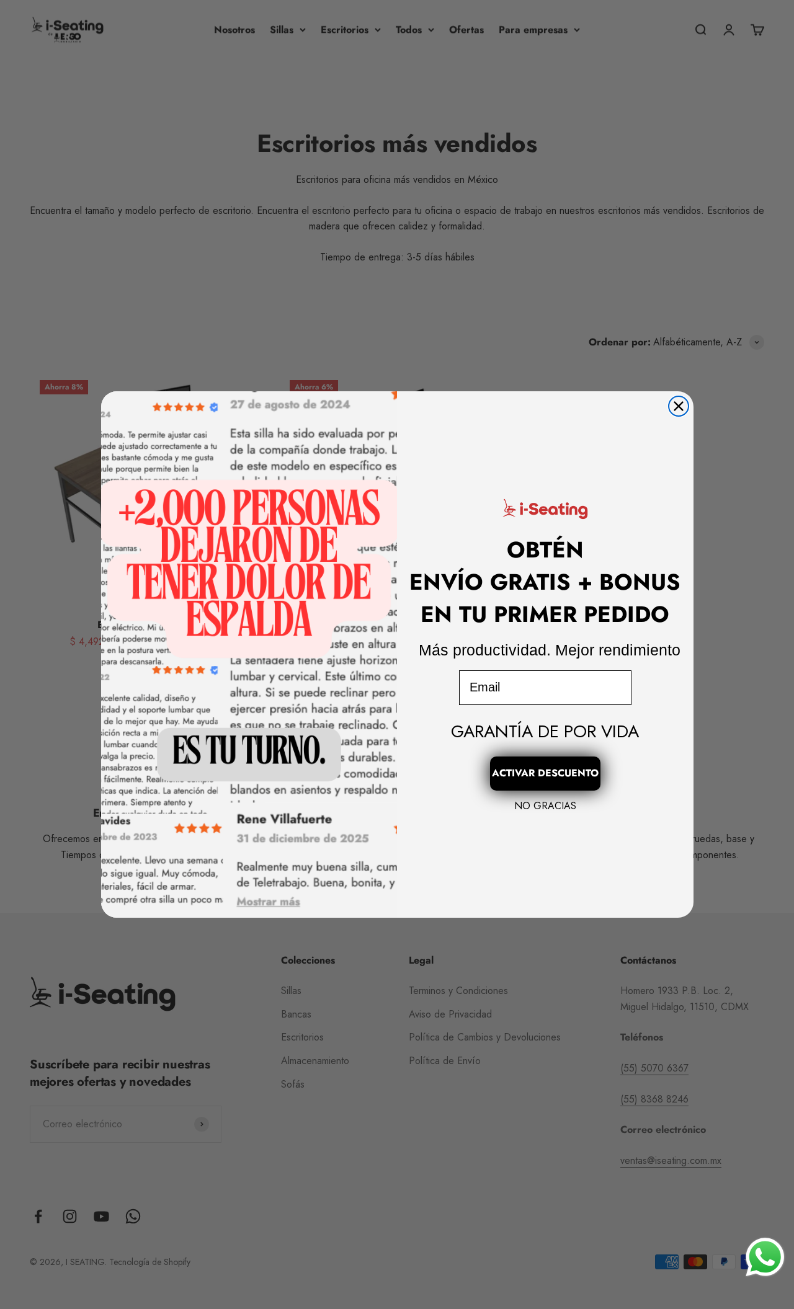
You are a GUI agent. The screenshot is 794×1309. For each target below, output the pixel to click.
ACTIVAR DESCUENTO (545, 773)
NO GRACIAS (545, 806)
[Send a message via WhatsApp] (765, 1257)
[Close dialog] (679, 406)
